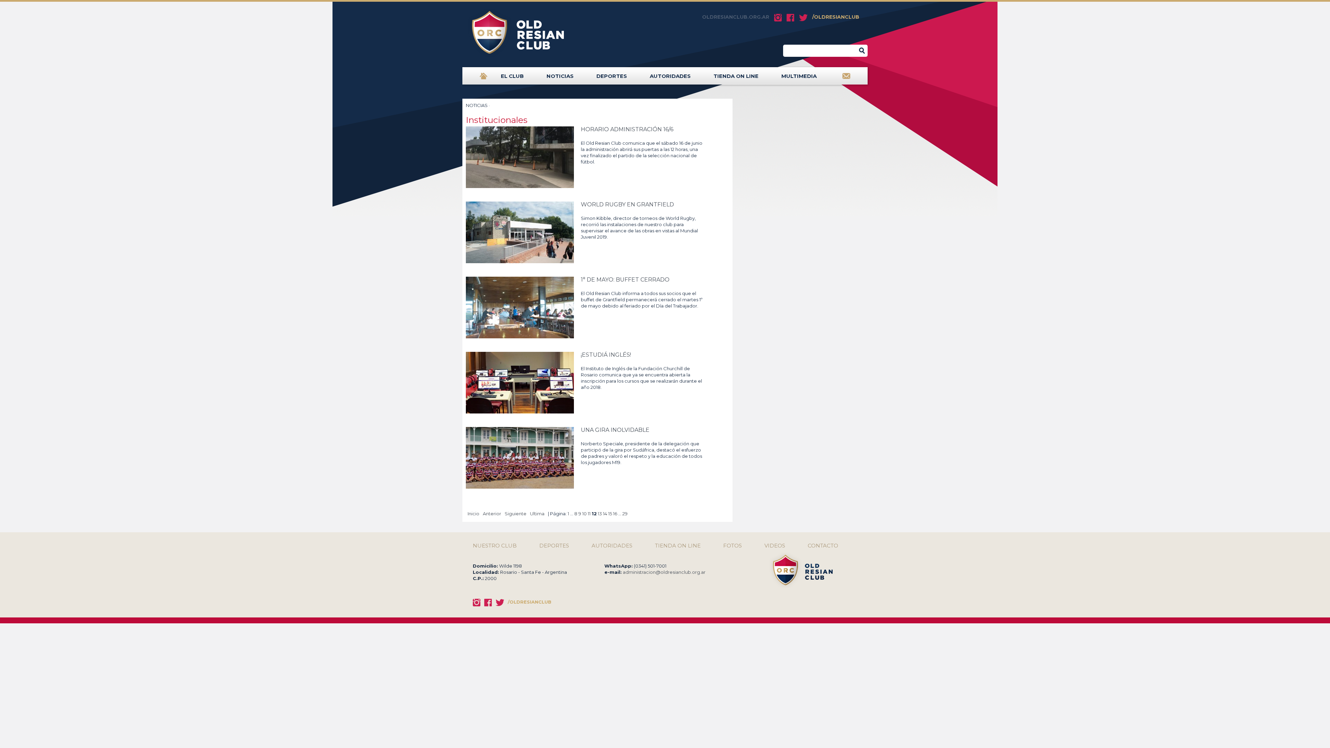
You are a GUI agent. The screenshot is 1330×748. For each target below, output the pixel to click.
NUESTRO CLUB (495, 546)
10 (584, 513)
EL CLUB (512, 76)
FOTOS (732, 546)
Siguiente (515, 513)
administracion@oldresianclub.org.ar (664, 572)
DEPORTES (611, 76)
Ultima (537, 513)
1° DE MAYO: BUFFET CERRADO (625, 279)
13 (600, 513)
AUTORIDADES (670, 76)
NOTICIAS (560, 76)
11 (589, 513)
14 (605, 513)
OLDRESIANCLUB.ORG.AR (735, 17)
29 (625, 513)
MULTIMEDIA (799, 76)
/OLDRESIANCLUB (835, 17)
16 (615, 513)
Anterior (492, 513)
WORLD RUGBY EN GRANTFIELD (627, 204)
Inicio (473, 513)
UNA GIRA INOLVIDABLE (615, 430)
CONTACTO (823, 546)
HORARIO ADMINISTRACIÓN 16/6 (627, 129)
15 (610, 513)
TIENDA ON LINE (736, 76)
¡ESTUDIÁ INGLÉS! (606, 354)
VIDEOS (774, 546)
